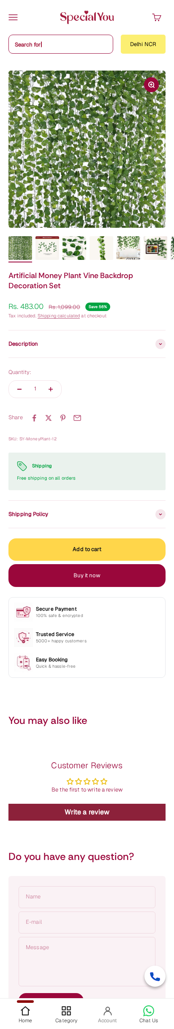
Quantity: (19, 372)
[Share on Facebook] (34, 418)
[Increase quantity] (50, 389)
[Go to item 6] (155, 249)
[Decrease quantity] (19, 389)
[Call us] (155, 976)
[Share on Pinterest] (63, 418)
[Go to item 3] (74, 249)
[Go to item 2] (47, 249)
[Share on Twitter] (48, 418)
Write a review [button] (87, 812)
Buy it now (86, 575)
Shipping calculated (59, 316)
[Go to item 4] (101, 249)
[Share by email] (77, 418)
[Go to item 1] (20, 249)
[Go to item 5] (128, 249)
